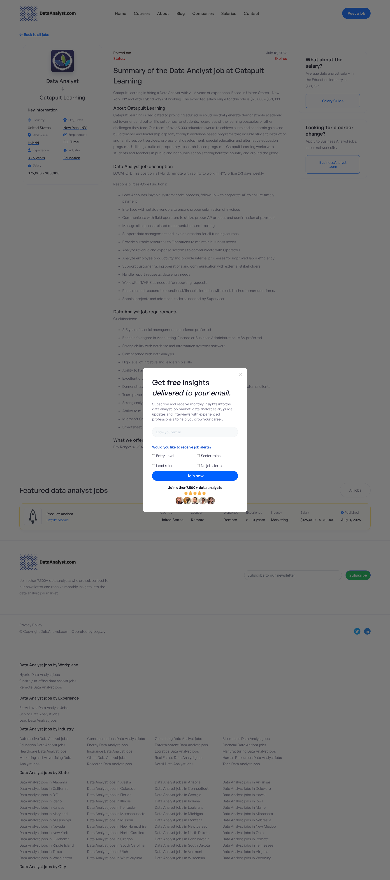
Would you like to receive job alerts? (181, 447)
